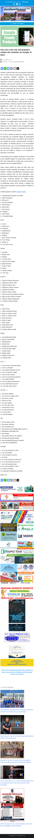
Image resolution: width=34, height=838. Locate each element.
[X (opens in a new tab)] (14, 4)
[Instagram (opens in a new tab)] (20, 4)
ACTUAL (5, 61)
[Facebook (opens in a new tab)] (17, 4)
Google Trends (21, 192)
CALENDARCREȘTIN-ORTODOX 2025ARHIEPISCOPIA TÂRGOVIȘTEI (17, 662)
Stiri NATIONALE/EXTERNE (16, 61)
